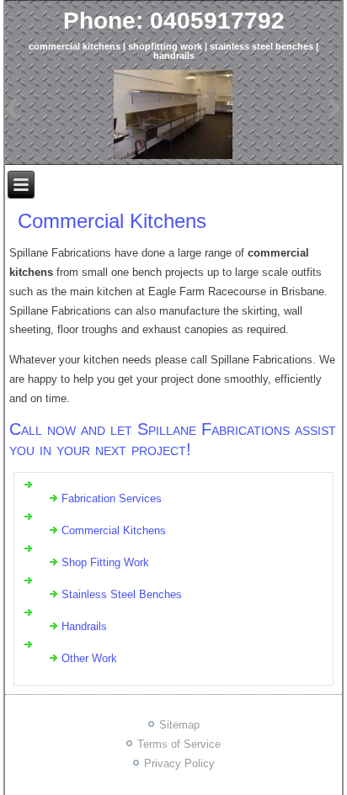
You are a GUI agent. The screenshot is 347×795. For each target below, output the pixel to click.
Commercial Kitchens (112, 220)
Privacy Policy (179, 763)
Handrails (84, 626)
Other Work (89, 658)
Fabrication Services (111, 498)
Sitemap (179, 724)
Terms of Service (179, 744)
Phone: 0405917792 (174, 21)
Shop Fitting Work (105, 562)
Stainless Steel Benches (121, 594)
